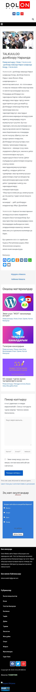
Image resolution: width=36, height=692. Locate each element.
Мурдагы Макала (18, 274)
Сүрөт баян (6, 656)
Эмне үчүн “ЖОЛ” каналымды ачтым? (17, 314)
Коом (19, 62)
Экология (6, 631)
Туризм (25, 319)
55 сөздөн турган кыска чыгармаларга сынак (14, 380)
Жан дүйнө (10, 386)
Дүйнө (5, 621)
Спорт (20, 319)
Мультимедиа (7, 351)
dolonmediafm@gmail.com (9, 578)
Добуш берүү (18, 534)
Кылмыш (6, 611)
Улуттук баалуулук (9, 606)
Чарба (5, 616)
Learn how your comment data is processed (18, 484)
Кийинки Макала (18, 279)
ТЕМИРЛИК (12, 675)
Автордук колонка (20, 384)
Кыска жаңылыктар (10, 596)
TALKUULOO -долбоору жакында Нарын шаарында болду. (17, 64)
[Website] (27, 452)
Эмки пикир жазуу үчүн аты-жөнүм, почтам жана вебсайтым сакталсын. (17, 462)
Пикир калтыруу (9, 62)
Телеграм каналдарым (13, 346)
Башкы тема (18, 349)
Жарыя (5, 646)
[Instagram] (22, 13)
